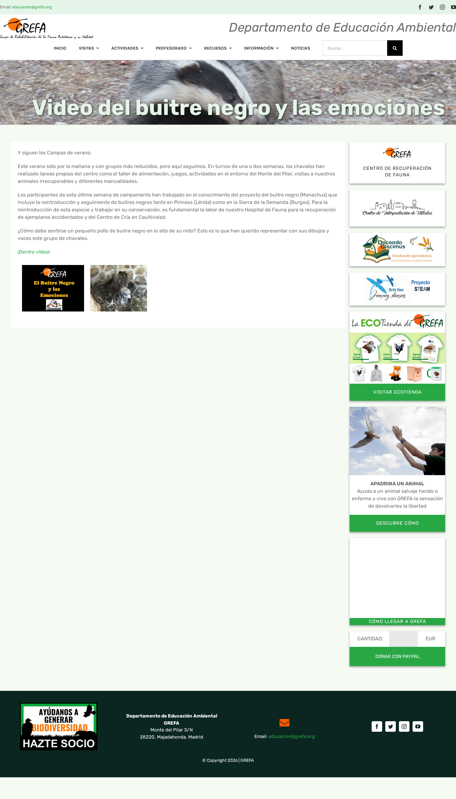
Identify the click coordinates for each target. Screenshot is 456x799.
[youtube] (453, 7)
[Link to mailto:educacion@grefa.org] (284, 723)
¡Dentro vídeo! (34, 252)
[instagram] (442, 7)
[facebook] (420, 7)
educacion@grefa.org (32, 7)
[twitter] (431, 7)
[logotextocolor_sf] (46, 20)
